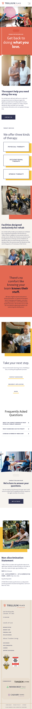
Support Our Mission (8, 650)
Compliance (9, 704)
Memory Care (6, 629)
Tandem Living (12, 707)
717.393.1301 (6, 617)
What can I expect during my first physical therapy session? (14, 423)
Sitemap (24, 704)
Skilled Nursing (7, 634)
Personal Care (7, 632)
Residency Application (16, 384)
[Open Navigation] (28, 3)
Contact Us (8, 117)
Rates (16, 391)
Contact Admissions (16, 377)
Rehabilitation (7, 627)
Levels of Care (8, 623)
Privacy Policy (17, 704)
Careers (5, 647)
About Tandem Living (10, 638)
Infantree (24, 707)
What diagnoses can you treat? (14, 428)
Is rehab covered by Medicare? (13, 433)
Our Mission (6, 642)
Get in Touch (16, 501)
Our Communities (7, 645)
